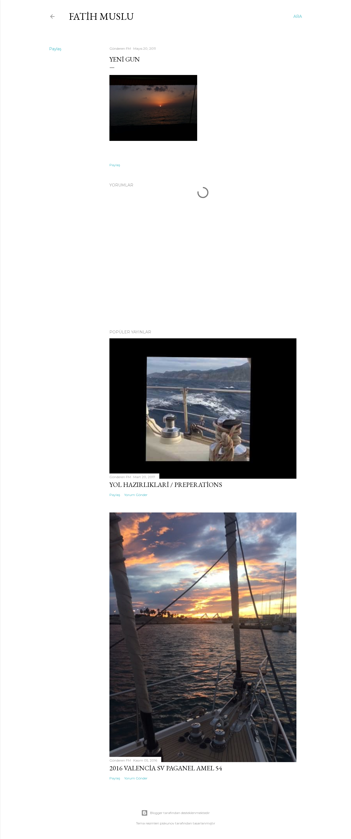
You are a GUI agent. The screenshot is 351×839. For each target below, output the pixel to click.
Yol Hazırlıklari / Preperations (165, 484)
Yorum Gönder (136, 495)
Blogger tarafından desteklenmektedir (180, 813)
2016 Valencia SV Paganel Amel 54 (165, 768)
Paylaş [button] (55, 48)
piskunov (167, 823)
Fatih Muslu (101, 16)
